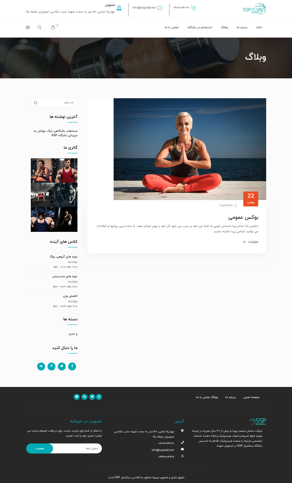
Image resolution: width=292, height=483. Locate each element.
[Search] (36, 103)
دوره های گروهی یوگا (63, 257)
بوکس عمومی (243, 217)
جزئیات (253, 242)
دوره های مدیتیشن (64, 276)
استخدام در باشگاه (200, 27)
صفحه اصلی (251, 397)
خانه (259, 27)
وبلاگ (224, 27)
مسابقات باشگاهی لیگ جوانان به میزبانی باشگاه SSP (55, 133)
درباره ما (242, 27)
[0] (53, 28)
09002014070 (181, 8)
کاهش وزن (70, 296)
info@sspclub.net (144, 8)
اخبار (72, 334)
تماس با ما (172, 27)
